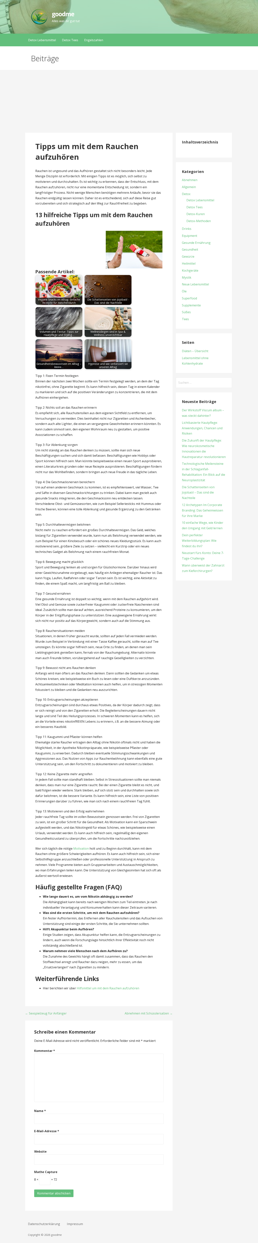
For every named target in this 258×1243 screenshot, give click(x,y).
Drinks (186, 229)
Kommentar (44, 1051)
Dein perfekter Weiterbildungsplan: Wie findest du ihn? (199, 540)
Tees (185, 319)
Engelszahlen (93, 40)
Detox (186, 194)
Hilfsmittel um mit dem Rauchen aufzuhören (108, 988)
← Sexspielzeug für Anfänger (46, 1013)
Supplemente (191, 305)
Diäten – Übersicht (195, 351)
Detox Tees (70, 40)
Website (40, 1151)
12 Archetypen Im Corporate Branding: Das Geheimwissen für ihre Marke (202, 510)
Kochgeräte (190, 270)
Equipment (189, 236)
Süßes (186, 312)
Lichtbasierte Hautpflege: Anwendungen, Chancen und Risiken (202, 428)
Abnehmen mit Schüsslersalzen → (149, 1013)
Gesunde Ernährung (196, 243)
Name (40, 1111)
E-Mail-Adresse (46, 1131)
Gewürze (188, 256)
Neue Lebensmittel (195, 284)
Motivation (81, 848)
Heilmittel (188, 263)
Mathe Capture (45, 1172)
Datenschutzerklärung (44, 1224)
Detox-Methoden (198, 221)
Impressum (75, 1224)
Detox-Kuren (195, 214)
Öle (184, 291)
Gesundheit (190, 249)
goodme (63, 14)
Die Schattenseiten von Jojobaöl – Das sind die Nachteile (198, 492)
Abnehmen (189, 180)
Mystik (186, 277)
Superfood (189, 298)
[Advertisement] (129, 104)
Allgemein (189, 187)
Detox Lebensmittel (42, 40)
